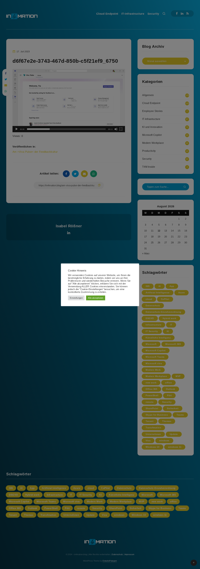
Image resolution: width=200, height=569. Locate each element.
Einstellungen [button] (76, 298)
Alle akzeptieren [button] (95, 298)
